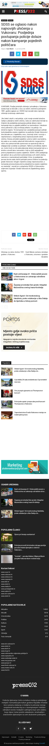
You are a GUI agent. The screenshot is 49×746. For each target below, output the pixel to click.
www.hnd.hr (5, 670)
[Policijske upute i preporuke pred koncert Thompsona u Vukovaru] (7, 404)
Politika (11, 20)
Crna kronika (5, 616)
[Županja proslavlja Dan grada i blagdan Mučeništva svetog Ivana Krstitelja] (7, 287)
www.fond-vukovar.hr (8, 665)
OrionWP (42, 743)
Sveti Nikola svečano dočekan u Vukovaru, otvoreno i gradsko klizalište (36, 254)
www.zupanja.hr (7, 579)
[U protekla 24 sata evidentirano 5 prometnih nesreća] (7, 383)
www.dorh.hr (5, 648)
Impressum (5, 737)
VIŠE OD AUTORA (9, 268)
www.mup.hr (5, 651)
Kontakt (13, 737)
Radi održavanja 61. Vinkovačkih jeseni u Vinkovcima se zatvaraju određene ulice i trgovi (30, 276)
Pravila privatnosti (24, 739)
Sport (3, 630)
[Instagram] (24, 728)
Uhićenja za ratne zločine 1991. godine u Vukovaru (12, 253)
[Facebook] (18, 728)
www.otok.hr (5, 584)
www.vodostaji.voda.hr (9, 658)
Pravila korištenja (39, 737)
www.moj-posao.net (8, 660)
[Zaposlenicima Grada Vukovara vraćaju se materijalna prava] (7, 415)
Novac (3, 626)
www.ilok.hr (5, 582)
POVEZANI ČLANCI (9, 265)
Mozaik (3, 613)
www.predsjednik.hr (8, 589)
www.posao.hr (6, 663)
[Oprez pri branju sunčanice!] (7, 537)
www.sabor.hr (6, 591)
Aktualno (4, 20)
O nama (21, 737)
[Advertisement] (24, 201)
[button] (46, 11)
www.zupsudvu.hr (7, 656)
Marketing (29, 737)
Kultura (3, 623)
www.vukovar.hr (6, 574)
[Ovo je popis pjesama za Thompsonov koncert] (7, 393)
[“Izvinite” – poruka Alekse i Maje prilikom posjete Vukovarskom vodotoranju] (7, 559)
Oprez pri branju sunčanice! (24, 534)
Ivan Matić (10, 49)
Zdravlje (4, 633)
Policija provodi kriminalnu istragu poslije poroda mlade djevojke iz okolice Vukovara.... (30, 547)
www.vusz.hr (5, 572)
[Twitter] (30, 728)
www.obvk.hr (5, 596)
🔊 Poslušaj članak (12, 61)
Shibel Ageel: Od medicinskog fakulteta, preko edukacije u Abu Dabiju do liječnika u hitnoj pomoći (31, 298)
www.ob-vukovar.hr (8, 593)
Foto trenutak (6, 636)
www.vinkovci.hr (7, 577)
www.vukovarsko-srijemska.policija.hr (14, 653)
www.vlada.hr (6, 586)
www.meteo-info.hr (8, 668)
